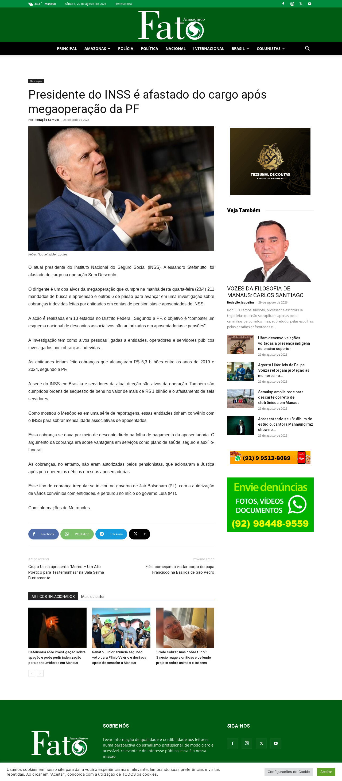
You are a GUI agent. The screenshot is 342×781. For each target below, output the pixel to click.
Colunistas (269, 48)
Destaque (36, 81)
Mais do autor (93, 597)
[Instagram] (292, 3)
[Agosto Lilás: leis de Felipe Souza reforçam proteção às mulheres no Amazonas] (240, 371)
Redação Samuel (46, 120)
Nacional (176, 48)
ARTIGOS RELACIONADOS (53, 597)
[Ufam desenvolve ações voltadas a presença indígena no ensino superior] (240, 344)
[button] (307, 49)
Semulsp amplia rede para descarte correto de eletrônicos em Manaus (281, 397)
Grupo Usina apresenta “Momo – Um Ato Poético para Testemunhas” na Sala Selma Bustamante (66, 572)
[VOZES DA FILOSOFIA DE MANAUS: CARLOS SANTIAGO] (270, 250)
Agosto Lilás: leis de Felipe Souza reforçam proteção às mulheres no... (283, 370)
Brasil (238, 48)
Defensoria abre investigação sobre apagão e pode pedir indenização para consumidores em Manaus (57, 657)
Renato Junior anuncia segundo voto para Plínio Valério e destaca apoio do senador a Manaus (119, 657)
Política (149, 48)
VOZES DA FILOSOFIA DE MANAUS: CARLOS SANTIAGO (265, 291)
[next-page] (40, 673)
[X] (301, 3)
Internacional (208, 48)
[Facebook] (283, 3)
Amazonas (95, 48)
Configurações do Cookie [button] (289, 772)
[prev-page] (31, 673)
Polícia (125, 48)
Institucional (124, 4)
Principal (67, 48)
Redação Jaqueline (241, 302)
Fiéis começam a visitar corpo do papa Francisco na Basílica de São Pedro (180, 569)
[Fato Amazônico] (171, 25)
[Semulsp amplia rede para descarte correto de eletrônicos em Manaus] (240, 398)
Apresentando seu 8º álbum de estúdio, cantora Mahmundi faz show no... (285, 424)
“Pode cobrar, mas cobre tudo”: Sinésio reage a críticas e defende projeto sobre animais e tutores (183, 657)
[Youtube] (310, 3)
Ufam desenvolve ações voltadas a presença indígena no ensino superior (284, 343)
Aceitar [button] (326, 772)
